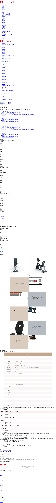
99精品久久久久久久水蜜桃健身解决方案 (8, 5)
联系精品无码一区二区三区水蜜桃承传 (7, 99)
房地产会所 (3, 52)
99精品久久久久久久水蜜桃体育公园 (7, 13)
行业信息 (3, 33)
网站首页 (3, 43)
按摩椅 (3, 21)
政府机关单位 (4, 7)
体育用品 (3, 19)
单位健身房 (3, 6)
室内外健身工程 (4, 27)
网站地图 (1, 502)
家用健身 (3, 64)
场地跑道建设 (4, 12)
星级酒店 (3, 53)
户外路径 (3, 18)
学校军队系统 (4, 24)
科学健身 (3, 88)
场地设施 (3, 20)
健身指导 (3, 32)
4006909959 (2, 38)
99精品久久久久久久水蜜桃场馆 (6, 15)
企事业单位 (3, 117)
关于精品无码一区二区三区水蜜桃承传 (7, 34)
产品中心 (3, 16)
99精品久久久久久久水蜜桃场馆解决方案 (8, 55)
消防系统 (3, 8)
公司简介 (3, 35)
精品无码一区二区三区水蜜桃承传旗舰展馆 (8, 29)
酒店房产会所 (4, 76)
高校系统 (3, 9)
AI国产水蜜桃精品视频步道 (6, 14)
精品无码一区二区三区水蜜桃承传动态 (7, 31)
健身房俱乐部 (4, 25)
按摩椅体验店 (4, 87)
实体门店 (3, 28)
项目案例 (3, 22)
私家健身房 (3, 26)
